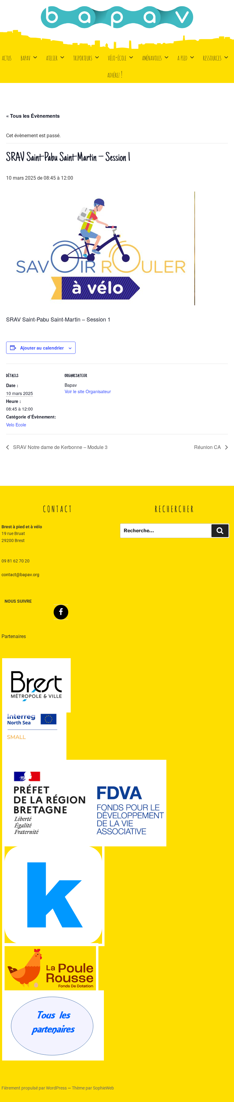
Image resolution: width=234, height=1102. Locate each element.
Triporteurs (82, 57)
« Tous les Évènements (33, 115)
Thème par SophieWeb (93, 1088)
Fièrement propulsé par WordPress (35, 1088)
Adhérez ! (114, 74)
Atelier (52, 57)
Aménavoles (152, 57)
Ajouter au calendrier (42, 348)
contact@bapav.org (20, 574)
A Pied (182, 57)
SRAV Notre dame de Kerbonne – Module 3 (60, 446)
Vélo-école (117, 57)
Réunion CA (208, 446)
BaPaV (25, 57)
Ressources (212, 57)
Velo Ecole (16, 425)
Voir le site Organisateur (88, 391)
